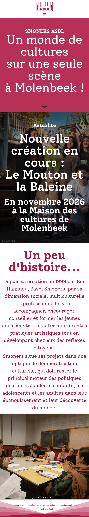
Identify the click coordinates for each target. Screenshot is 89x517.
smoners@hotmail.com (67, 505)
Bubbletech (48, 509)
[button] (44, 14)
